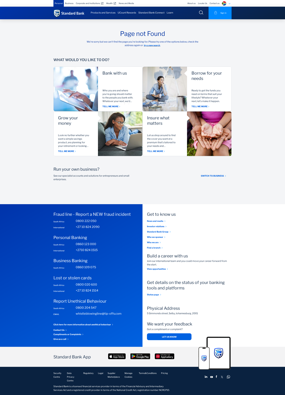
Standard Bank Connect (151, 12)
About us (191, 3)
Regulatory (88, 373)
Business (69, 3)
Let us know (169, 337)
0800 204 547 (86, 307)
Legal (100, 373)
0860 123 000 (86, 244)
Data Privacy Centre (70, 377)
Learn (170, 12)
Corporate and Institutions (88, 3)
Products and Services (103, 12)
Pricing (164, 373)
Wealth (109, 3)
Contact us (215, 3)
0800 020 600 (86, 284)
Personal (59, 3)
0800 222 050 (86, 221)
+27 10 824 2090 (88, 227)
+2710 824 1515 (87, 250)
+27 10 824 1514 (87, 290)
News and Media (126, 3)
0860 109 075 (86, 267)
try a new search (152, 45)
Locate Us (202, 3)
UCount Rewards (127, 12)
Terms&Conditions (148, 373)
